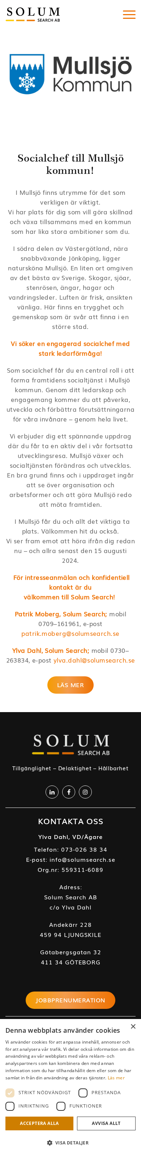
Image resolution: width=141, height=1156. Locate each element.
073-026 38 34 (84, 849)
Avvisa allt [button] (106, 1123)
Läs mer (116, 1078)
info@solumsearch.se (82, 859)
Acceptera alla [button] (39, 1123)
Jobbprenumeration (70, 1000)
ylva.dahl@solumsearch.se (94, 659)
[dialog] (70, 1087)
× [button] (133, 1026)
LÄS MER (70, 684)
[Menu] (129, 14)
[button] (70, 1143)
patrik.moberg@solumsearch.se (70, 633)
